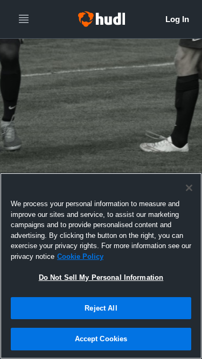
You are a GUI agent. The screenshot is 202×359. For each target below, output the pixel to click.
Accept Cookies (101, 339)
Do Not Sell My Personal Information (101, 277)
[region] (101, 266)
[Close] (189, 188)
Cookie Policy (80, 256)
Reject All (101, 308)
